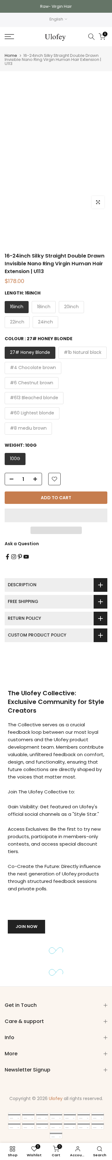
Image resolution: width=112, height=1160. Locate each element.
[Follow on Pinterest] (20, 556)
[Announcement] (56, 6)
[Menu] (16, 36)
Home (11, 55)
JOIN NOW (26, 926)
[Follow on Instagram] (13, 556)
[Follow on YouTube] (26, 556)
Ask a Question (22, 544)
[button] (56, 515)
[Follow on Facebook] (7, 556)
